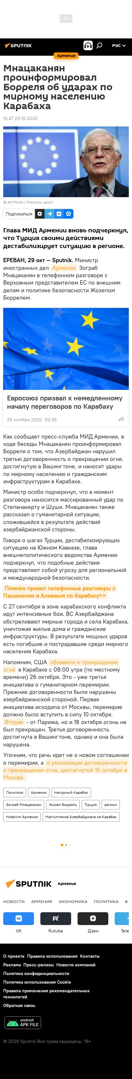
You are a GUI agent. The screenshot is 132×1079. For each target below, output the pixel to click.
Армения (38, 792)
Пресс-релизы (38, 965)
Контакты (90, 956)
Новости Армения (22, 816)
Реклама (12, 965)
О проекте (14, 956)
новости (14, 901)
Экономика (73, 901)
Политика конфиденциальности (36, 973)
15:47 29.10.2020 (20, 118)
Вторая (14, 722)
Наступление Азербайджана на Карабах (81, 816)
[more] (121, 419)
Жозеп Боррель (63, 804)
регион (110, 804)
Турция (91, 804)
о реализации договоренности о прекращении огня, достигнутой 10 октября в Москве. (66, 770)
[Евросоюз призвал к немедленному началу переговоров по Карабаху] (66, 349)
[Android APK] (23, 1023)
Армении (64, 267)
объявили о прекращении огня (61, 665)
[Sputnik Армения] (19, 48)
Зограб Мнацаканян (23, 804)
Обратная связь (19, 1005)
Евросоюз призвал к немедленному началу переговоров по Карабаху (64, 402)
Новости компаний (75, 965)
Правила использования (52, 956)
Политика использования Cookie (37, 982)
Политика (14, 792)
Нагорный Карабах (71, 792)
